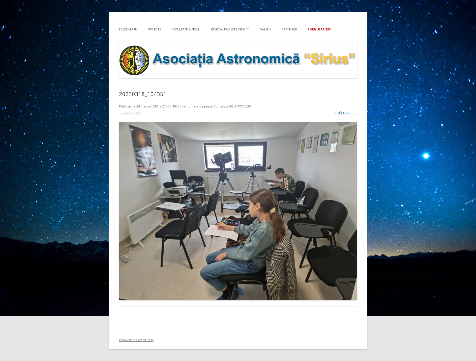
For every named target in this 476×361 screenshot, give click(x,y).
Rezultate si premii (186, 29)
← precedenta (130, 112)
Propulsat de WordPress (136, 340)
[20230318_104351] (238, 211)
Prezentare (128, 29)
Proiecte (154, 29)
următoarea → (345, 112)
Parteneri (289, 29)
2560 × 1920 (170, 106)
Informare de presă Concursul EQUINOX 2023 (217, 106)
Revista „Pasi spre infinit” (230, 29)
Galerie (265, 29)
